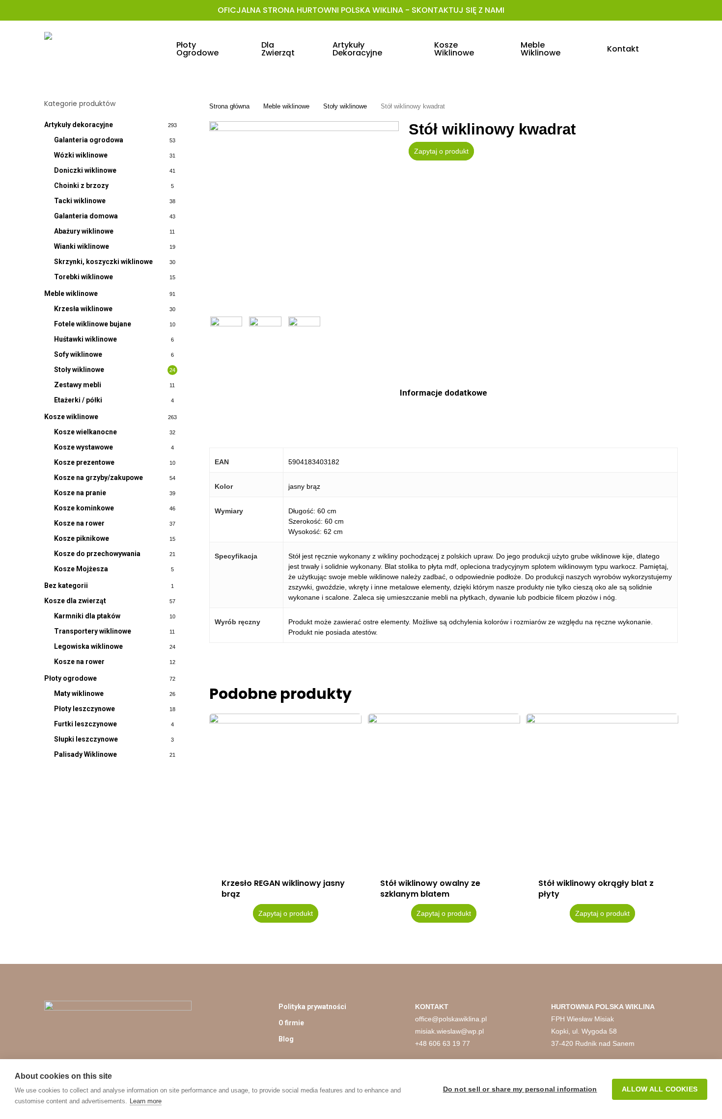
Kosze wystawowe (83, 447)
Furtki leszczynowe (85, 724)
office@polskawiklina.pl (451, 1019)
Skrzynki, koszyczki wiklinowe (103, 262)
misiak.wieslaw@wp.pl (449, 1031)
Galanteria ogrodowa (88, 140)
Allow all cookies (659, 1089)
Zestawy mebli (77, 385)
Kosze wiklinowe (71, 417)
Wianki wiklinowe (81, 246)
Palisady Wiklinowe (85, 754)
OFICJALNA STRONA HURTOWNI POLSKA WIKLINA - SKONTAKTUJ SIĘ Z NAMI (361, 10)
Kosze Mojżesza (81, 569)
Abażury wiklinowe (83, 231)
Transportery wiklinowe (92, 631)
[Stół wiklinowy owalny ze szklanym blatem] (444, 790)
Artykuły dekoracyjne (78, 125)
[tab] (443, 393)
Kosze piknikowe (81, 538)
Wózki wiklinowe (81, 155)
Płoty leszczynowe (84, 709)
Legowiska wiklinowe (88, 646)
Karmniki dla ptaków (87, 616)
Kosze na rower (79, 523)
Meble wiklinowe (71, 293)
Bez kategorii (66, 585)
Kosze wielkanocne (85, 432)
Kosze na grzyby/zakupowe (98, 477)
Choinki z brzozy (81, 185)
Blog (286, 1039)
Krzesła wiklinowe (83, 309)
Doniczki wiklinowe (85, 170)
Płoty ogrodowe (70, 678)
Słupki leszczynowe (86, 739)
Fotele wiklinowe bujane (92, 324)
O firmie (291, 1023)
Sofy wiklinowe (78, 354)
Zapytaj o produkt (441, 151)
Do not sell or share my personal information (520, 1089)
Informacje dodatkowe (443, 393)
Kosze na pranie (80, 493)
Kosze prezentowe (84, 462)
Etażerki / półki (78, 400)
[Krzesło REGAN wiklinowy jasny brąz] (285, 790)
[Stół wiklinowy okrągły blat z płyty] (602, 790)
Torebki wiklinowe (83, 277)
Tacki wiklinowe (80, 201)
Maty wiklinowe (79, 693)
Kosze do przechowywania (97, 554)
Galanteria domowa (86, 216)
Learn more (146, 1101)
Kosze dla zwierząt (75, 601)
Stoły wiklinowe (79, 369)
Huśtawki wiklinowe (85, 339)
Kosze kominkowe (84, 508)
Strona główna (229, 106)
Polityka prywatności (312, 1007)
